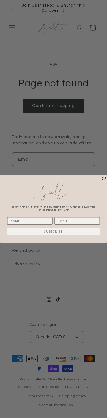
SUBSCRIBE (53, 231)
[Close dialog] (104, 178)
